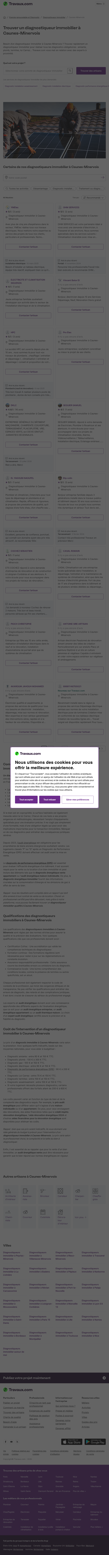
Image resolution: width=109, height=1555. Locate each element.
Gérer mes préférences (77, 799)
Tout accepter (26, 799)
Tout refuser (50, 799)
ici (53, 786)
